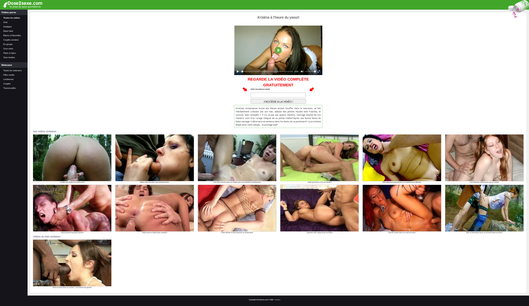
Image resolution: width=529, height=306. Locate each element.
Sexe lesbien (9, 57)
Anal (5, 22)
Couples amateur (11, 40)
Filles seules (8, 75)
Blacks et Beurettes (12, 35)
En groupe (8, 44)
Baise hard (8, 31)
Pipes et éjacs (9, 53)
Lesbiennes (8, 79)
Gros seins (8, 49)
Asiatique (7, 27)
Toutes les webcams (12, 70)
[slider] (267, 71)
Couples (7, 84)
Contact (277, 300)
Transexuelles (9, 88)
